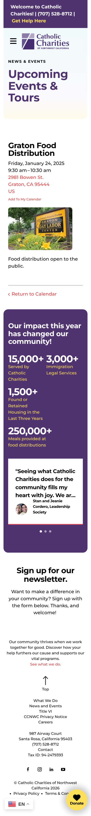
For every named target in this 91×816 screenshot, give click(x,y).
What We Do (45, 701)
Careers (45, 722)
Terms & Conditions (63, 794)
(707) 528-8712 (45, 744)
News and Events (45, 706)
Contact (45, 750)
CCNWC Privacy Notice (45, 717)
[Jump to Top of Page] (45, 684)
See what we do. (45, 664)
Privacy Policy (26, 794)
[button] (13, 41)
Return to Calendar (34, 294)
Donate (77, 803)
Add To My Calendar (24, 199)
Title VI (45, 711)
